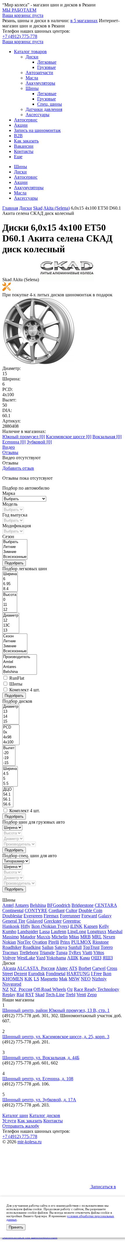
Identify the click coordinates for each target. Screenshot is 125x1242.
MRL (97, 936)
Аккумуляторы (40, 83)
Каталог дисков (44, 1115)
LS (36, 978)
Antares (22, 905)
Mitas (74, 936)
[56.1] (8, 799)
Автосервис (26, 119)
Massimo (10, 936)
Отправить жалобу (20, 1125)
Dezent (20, 973)
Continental (13, 910)
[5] (10, 778)
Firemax (51, 915)
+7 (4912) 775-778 (19, 36)
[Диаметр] (11, 615)
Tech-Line (55, 994)
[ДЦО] (8, 789)
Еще (18, 156)
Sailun (47, 947)
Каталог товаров (30, 51)
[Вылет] (9, 748)
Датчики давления (44, 109)
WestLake (26, 957)
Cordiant (57, 910)
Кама (85, 957)
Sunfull (75, 947)
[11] (10, 604)
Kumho (9, 931)
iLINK (76, 926)
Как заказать (26, 140)
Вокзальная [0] (107, 436)
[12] (10, 609)
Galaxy (105, 915)
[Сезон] (15, 636)
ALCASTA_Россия (36, 968)
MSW (74, 978)
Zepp (92, 994)
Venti (81, 994)
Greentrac (72, 921)
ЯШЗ (108, 957)
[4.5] (10, 773)
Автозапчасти (39, 72)
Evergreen (33, 915)
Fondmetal (55, 973)
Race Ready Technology (96, 989)
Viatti (87, 952)
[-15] (9, 763)
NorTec (24, 942)
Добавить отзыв (18, 468)
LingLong (76, 931)
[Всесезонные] (15, 556)
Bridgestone (83, 905)
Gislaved (34, 921)
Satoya (61, 947)
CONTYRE (36, 910)
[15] (11, 721)
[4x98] (11, 737)
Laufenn (58, 931)
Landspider (27, 931)
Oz (70, 989)
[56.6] (8, 804)
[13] (11, 630)
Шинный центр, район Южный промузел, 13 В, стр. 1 (56, 1010)
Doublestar (12, 915)
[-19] (9, 758)
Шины (32, 88)
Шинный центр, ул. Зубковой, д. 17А (39, 1099)
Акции (21, 125)
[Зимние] (15, 551)
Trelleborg (28, 952)
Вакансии (23, 146)
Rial (20, 994)
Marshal (115, 931)
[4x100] (11, 742)
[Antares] (20, 667)
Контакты (23, 151)
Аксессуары (37, 114)
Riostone (100, 942)
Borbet (84, 968)
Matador (27, 936)
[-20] (9, 753)
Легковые (46, 62)
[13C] (11, 625)
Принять (16, 1227)
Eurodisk (36, 973)
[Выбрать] (15, 542)
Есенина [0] (14, 441)
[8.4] (10, 589)
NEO (86, 978)
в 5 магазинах (84, 20)
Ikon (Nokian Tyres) (50, 926)
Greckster (53, 921)
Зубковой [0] (39, 441)
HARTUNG (78, 973)
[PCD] (11, 727)
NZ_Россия (21, 989)
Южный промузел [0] (23, 436)
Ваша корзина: (22, 41)
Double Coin (90, 910)
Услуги (9, 1120)
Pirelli (53, 942)
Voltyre (9, 957)
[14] (11, 716)
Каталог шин (15, 1115)
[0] (10, 599)
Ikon (107, 973)
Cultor (71, 910)
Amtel (8, 905)
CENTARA (106, 905)
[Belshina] (20, 671)
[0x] (11, 732)
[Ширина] (10, 574)
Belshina (38, 905)
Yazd (40, 957)
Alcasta (9, 968)
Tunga (61, 952)
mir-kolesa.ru (29, 1141)
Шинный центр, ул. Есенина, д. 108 (37, 1078)
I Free (96, 973)
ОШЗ (96, 957)
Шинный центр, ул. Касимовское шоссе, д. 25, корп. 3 (55, 1036)
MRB (85, 936)
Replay (8, 994)
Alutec (62, 968)
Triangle (47, 952)
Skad (39, 994)
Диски (32, 56)
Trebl (70, 994)
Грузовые (46, 67)
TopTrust (91, 947)
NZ (5, 989)
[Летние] (15, 547)
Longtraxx (96, 931)
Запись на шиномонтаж (37, 130)
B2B (18, 135)
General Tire (13, 921)
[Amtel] (20, 662)
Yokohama (56, 957)
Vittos (98, 952)
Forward (89, 915)
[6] (10, 579)
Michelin (59, 936)
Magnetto (49, 978)
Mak (63, 978)
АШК (72, 957)
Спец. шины (49, 104)
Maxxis (43, 936)
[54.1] (8, 794)
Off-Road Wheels (49, 989)
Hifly (25, 926)
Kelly (104, 926)
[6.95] (10, 584)
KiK (28, 978)
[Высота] (10, 594)
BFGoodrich (58, 905)
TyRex (75, 952)
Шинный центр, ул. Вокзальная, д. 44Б (40, 1057)
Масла (32, 77)
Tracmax (10, 952)
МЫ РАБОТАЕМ (19, 10)
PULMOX (81, 942)
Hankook (10, 926)
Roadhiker (12, 947)
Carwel (99, 968)
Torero (107, 947)
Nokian (9, 942)
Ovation (39, 942)
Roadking (32, 947)
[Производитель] (20, 657)
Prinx (65, 942)
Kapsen (91, 926)
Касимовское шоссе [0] (68, 436)
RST (29, 994)
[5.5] (10, 783)
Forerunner (70, 915)
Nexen (109, 936)
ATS (73, 968)
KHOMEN (12, 978)
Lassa (44, 931)
